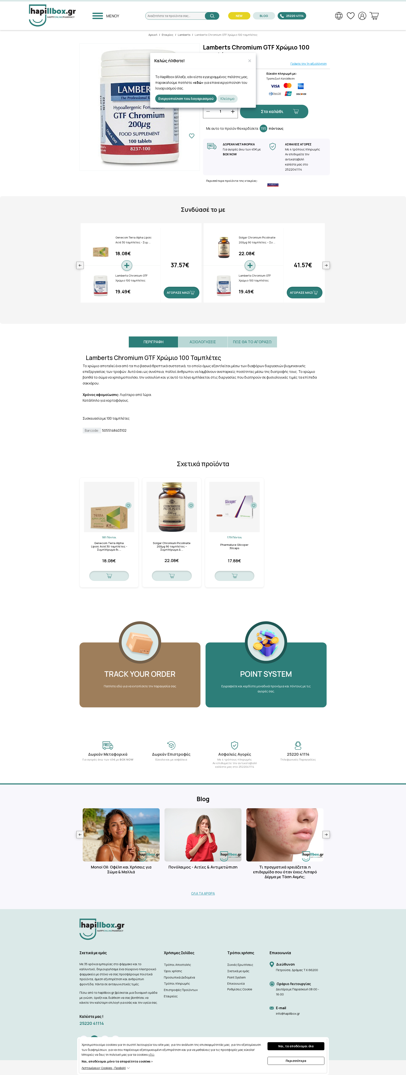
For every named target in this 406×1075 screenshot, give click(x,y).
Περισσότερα (296, 1061)
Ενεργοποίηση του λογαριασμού (186, 98)
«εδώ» (198, 82)
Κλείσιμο (228, 98)
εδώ (151, 1055)
